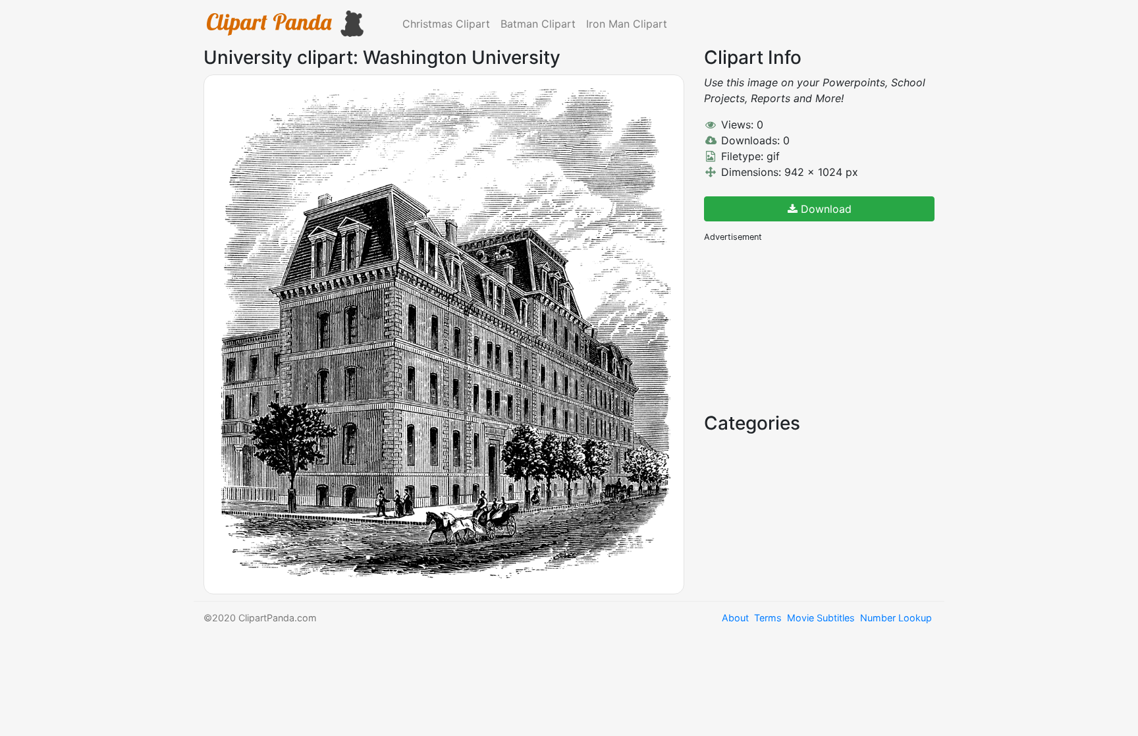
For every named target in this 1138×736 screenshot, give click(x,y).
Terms (768, 617)
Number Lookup (896, 617)
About (735, 617)
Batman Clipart (538, 23)
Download (825, 208)
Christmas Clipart (446, 23)
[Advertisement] (803, 326)
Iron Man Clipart (626, 23)
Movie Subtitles (821, 617)
